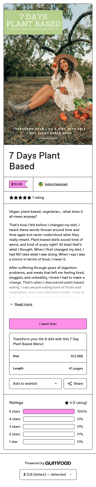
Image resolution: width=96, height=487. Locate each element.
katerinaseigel (56, 184)
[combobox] (35, 383)
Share (78, 383)
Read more (23, 304)
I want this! (48, 324)
